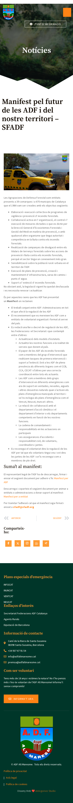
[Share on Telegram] (46, 543)
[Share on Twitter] (18, 543)
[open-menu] (67, 12)
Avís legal (11, 777)
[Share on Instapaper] (27, 543)
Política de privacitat (15, 771)
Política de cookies (16, 784)
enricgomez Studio (45, 791)
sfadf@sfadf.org (23, 507)
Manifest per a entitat (16, 496)
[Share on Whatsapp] (36, 543)
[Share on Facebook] (8, 543)
